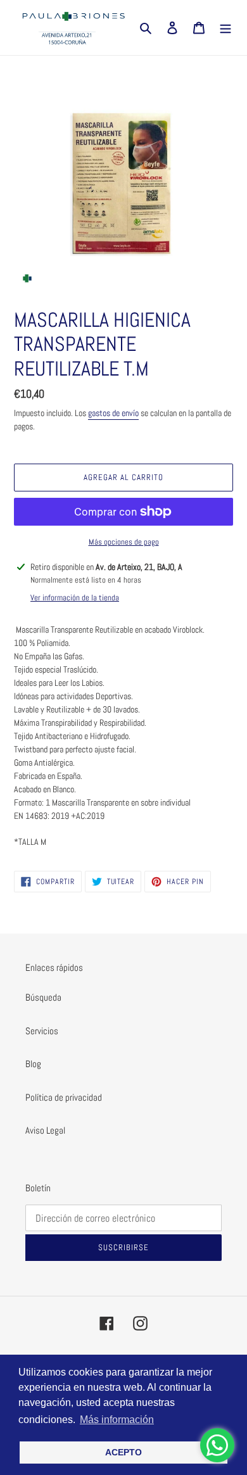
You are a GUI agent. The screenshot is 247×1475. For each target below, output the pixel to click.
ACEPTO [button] (123, 1452)
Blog (33, 1064)
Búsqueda (43, 997)
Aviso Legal (45, 1130)
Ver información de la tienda (74, 597)
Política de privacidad (63, 1097)
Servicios (41, 1031)
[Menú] (225, 27)
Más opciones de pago (124, 541)
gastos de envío (113, 413)
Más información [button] (117, 1419)
